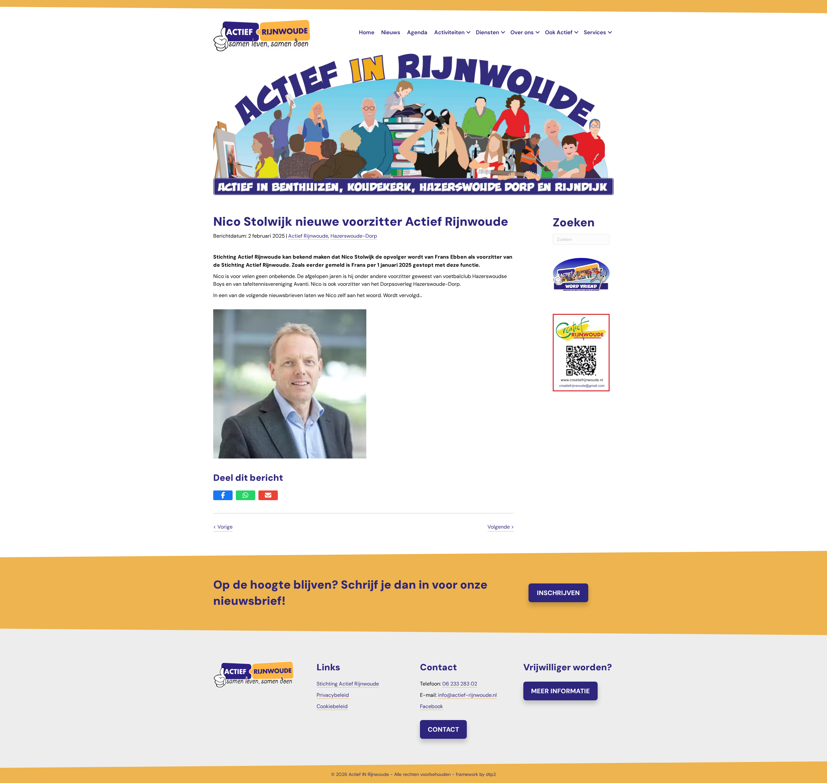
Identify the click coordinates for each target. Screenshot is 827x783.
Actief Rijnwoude (308, 235)
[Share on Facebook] (223, 495)
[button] (468, 32)
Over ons (522, 32)
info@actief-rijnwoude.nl (467, 695)
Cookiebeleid (332, 706)
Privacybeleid (333, 695)
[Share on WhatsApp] (245, 495)
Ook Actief (558, 32)
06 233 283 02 (459, 683)
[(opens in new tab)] (581, 352)
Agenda (417, 32)
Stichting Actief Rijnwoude (348, 683)
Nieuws (390, 32)
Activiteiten (449, 32)
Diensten (487, 32)
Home (366, 32)
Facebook (431, 706)
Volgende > (500, 526)
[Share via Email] (268, 495)
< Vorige (223, 526)
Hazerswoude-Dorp (353, 235)
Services (595, 32)
